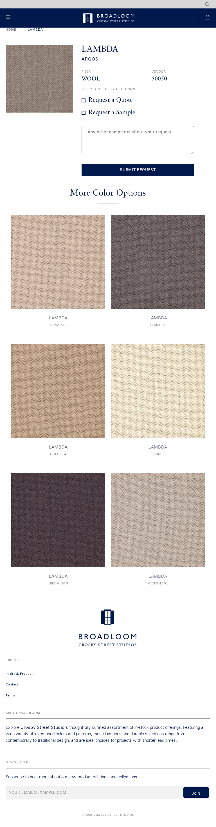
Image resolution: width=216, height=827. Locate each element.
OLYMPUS (58, 325)
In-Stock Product (19, 673)
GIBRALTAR (58, 583)
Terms (10, 695)
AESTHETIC (158, 583)
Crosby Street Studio (43, 727)
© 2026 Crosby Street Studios (108, 814)
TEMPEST (158, 325)
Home (11, 30)
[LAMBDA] (58, 262)
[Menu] (9, 18)
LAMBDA (58, 318)
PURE (158, 454)
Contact (12, 684)
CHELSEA (58, 454)
